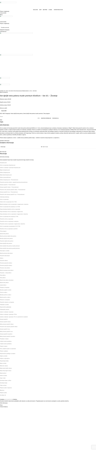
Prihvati (10, 403)
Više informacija (3, 403)
